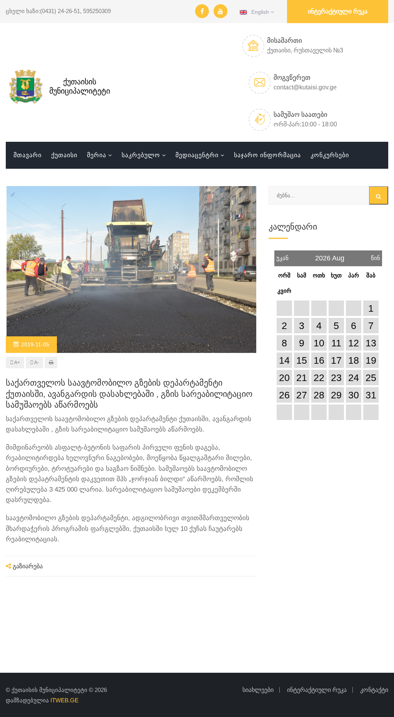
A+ (16, 362)
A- (36, 362)
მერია (96, 155)
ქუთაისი (64, 155)
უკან (282, 256)
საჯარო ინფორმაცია (267, 155)
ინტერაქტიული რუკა (337, 11)
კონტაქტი (374, 690)
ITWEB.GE (64, 700)
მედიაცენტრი (197, 155)
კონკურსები (330, 155)
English (258, 12)
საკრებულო (141, 155)
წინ (375, 256)
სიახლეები (258, 690)
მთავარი (27, 155)
